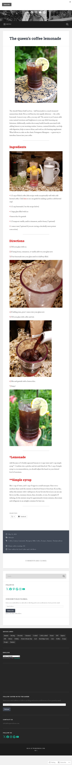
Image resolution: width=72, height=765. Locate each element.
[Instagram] (36, 12)
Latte (52, 639)
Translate (17, 658)
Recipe (64, 639)
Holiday (17, 639)
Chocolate (20, 635)
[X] (7, 589)
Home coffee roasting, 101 (16, 546)
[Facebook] (31, 12)
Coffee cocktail (43, 635)
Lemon (15, 541)
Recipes (43, 541)
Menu (8, 24)
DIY (57, 635)
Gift (5, 639)
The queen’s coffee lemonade (35, 38)
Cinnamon (28, 635)
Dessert (52, 635)
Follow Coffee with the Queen (16, 696)
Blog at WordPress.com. (36, 748)
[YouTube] (40, 12)
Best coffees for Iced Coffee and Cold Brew (22, 549)
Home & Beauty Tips (26, 639)
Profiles (58, 639)
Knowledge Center (44, 639)
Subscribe (10, 611)
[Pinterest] (13, 589)
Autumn (6, 635)
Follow (6, 709)
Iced (35, 639)
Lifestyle (11, 537)
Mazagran (29, 541)
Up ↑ (36, 750)
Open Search (66, 24)
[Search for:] (36, 576)
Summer (49, 541)
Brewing (13, 635)
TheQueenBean (57, 541)
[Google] (17, 589)
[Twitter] (27, 12)
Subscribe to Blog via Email (16, 599)
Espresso (63, 635)
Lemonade (21, 541)
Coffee (10, 541)
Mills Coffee (36, 541)
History (10, 639)
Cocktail (35, 635)
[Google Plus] (44, 12)
